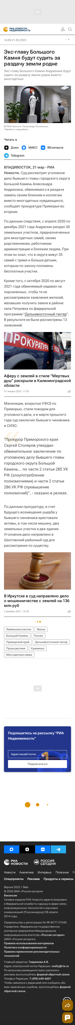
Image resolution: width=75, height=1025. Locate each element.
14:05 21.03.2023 (15, 40)
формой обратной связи (53, 974)
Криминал (37, 648)
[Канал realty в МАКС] (11, 849)
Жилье (41, 629)
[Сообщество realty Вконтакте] (42, 849)
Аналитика (26, 872)
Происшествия (15, 648)
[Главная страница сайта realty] (24, 29)
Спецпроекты (13, 879)
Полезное (62, 872)
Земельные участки (18, 629)
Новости (9, 872)
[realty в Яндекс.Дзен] (27, 849)
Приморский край (17, 642)
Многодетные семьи (19, 654)
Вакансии (10, 895)
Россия (38, 635)
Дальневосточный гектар (46, 314)
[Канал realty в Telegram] (58, 849)
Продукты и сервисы (58, 879)
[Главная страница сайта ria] (4, 29)
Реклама (33, 879)
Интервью (45, 872)
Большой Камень (17, 635)
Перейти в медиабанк (16, 129)
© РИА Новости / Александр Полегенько (26, 126)
